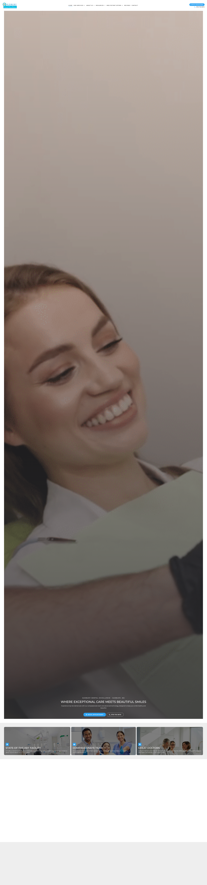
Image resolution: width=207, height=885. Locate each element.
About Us (89, 5)
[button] (197, 4)
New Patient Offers (114, 5)
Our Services (78, 5)
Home (70, 5)
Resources (100, 5)
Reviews (127, 5)
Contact (135, 5)
